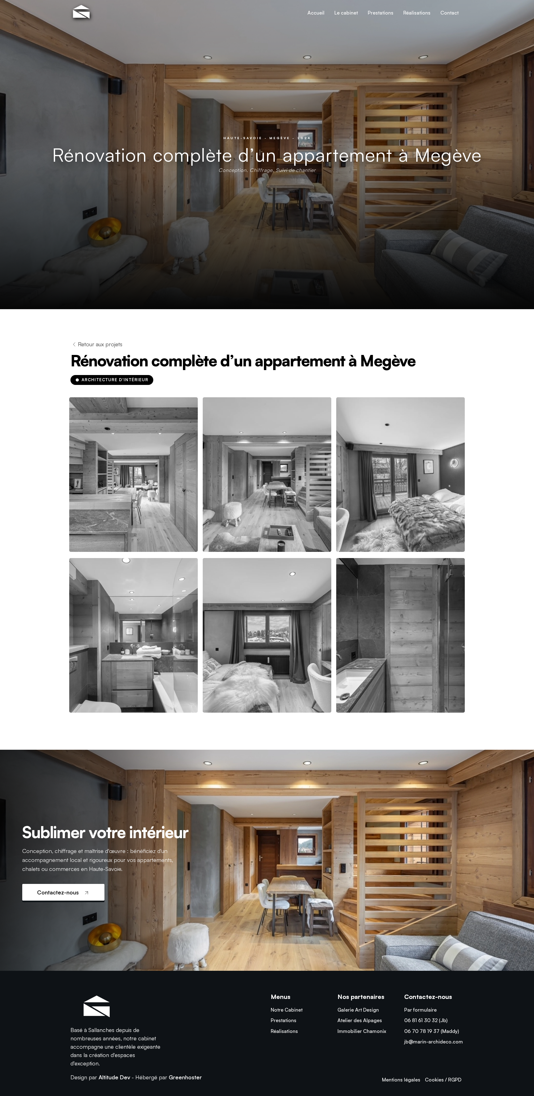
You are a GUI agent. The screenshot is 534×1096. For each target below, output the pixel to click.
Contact (449, 13)
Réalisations (416, 13)
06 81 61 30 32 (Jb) (425, 1020)
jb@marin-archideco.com (433, 1041)
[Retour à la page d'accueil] (80, 12)
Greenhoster (185, 1077)
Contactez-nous (58, 892)
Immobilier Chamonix (361, 1031)
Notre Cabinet (287, 1010)
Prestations (380, 13)
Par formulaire (420, 1010)
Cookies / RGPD (443, 1080)
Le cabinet (346, 13)
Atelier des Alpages (359, 1020)
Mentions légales (401, 1080)
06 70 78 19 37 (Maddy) (431, 1031)
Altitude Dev (114, 1077)
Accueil (315, 13)
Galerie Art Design (358, 1010)
